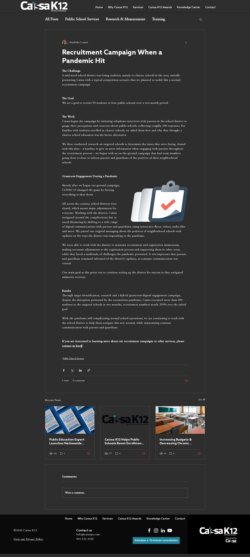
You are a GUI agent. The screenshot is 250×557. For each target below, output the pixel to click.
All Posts (51, 19)
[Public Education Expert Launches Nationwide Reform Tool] (69, 420)
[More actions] (186, 43)
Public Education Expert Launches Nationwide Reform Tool (67, 441)
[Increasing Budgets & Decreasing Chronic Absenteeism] (180, 420)
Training (158, 19)
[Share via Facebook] (63, 370)
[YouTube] (169, 530)
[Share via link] (88, 370)
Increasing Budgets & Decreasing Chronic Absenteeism (175, 441)
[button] (117, 7)
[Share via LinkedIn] (80, 370)
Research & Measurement (125, 19)
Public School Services (82, 19)
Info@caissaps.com (88, 534)
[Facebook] (149, 530)
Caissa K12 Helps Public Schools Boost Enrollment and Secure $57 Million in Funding (124, 441)
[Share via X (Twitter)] (72, 370)
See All (201, 400)
